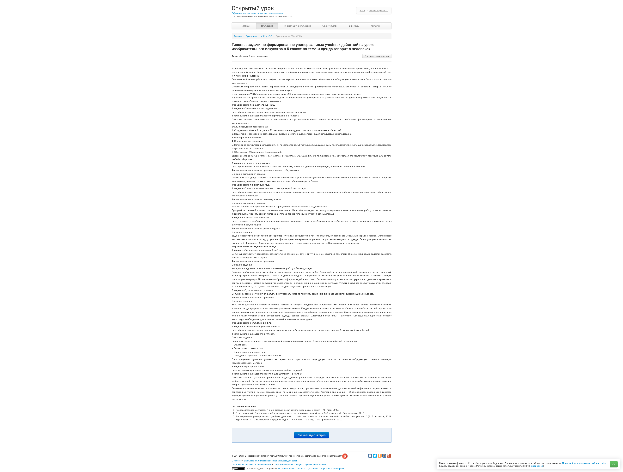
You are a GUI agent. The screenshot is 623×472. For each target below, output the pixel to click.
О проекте (237, 460)
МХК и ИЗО (266, 36)
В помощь (354, 25)
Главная (246, 25)
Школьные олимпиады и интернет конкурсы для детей (270, 460)
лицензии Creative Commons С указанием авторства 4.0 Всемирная (310, 468)
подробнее (537, 465)
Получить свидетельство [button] (377, 56)
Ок (613, 464)
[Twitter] (375, 456)
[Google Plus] (389, 456)
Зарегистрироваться (378, 10)
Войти (362, 10)
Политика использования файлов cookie (251, 464)
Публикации (267, 25)
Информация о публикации (297, 25)
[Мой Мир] (384, 456)
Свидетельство (329, 25)
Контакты (375, 25)
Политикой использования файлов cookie (584, 463)
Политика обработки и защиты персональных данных (300, 464)
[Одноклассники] (380, 456)
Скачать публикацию (312, 435)
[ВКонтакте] (370, 456)
